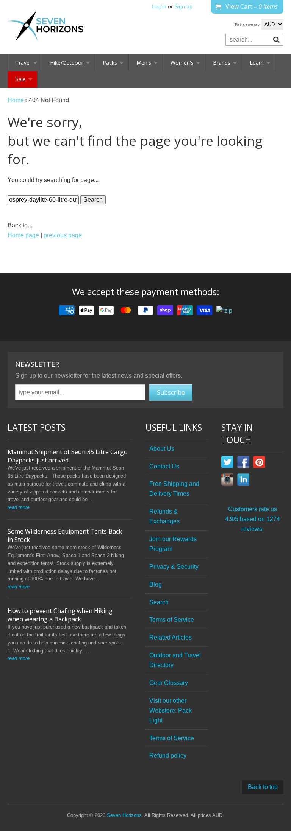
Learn (257, 62)
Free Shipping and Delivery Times (174, 489)
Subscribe (171, 392)
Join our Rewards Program (173, 544)
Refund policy (167, 755)
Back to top (263, 787)
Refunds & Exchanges (164, 516)
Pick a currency (248, 25)
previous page (63, 235)
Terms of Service (171, 619)
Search (159, 602)
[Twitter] (227, 463)
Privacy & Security (174, 566)
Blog (155, 584)
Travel (23, 62)
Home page (23, 235)
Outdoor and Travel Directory (175, 660)
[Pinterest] (259, 463)
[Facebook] (243, 463)
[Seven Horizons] (45, 27)
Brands (221, 62)
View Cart (251, 6)
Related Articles (170, 637)
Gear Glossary (168, 683)
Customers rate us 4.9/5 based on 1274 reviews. (252, 519)
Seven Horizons (124, 815)
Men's (143, 62)
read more (19, 507)
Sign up (183, 6)
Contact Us (164, 466)
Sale (21, 79)
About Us (161, 448)
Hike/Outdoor (66, 62)
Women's (182, 62)
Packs (110, 62)
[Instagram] (227, 481)
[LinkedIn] (243, 481)
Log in (159, 6)
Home (16, 100)
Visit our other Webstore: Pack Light (170, 710)
